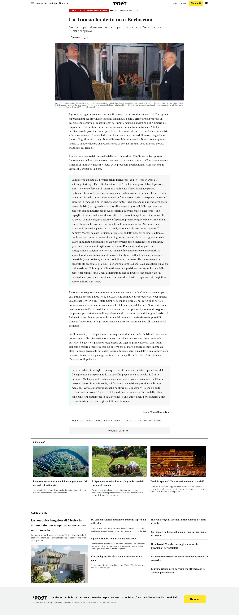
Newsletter (42, 3)
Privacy (84, 597)
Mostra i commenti (119, 430)
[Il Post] (119, 3)
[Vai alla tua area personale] (206, 3)
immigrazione (93, 420)
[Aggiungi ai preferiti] (85, 37)
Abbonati (196, 3)
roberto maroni (122, 420)
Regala (183, 3)
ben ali (80, 420)
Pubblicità (71, 597)
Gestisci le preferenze (105, 597)
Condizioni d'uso (131, 597)
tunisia (157, 420)
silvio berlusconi (142, 420)
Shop (175, 3)
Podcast (53, 3)
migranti (107, 420)
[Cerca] (60, 3)
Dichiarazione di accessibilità (161, 597)
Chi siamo (56, 597)
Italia (113, 10)
